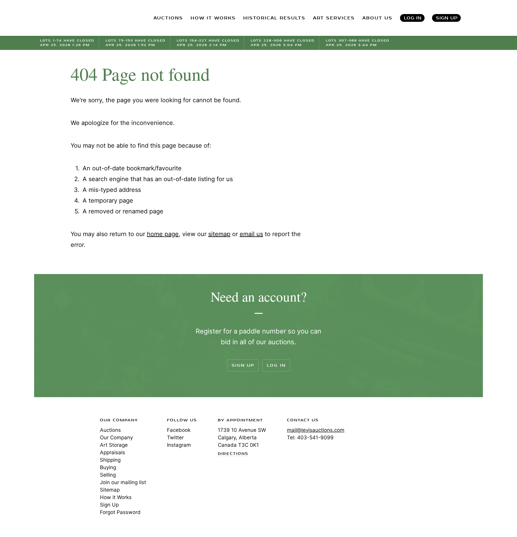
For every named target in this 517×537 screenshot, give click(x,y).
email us (251, 234)
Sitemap (110, 490)
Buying (108, 467)
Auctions (110, 430)
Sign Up (447, 18)
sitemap (219, 234)
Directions (233, 454)
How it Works (116, 497)
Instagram (179, 445)
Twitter (175, 437)
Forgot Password (120, 512)
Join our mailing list (123, 482)
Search (477, 18)
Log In (413, 18)
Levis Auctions (71, 18)
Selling (108, 475)
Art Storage (114, 445)
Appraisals (112, 452)
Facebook (179, 430)
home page (163, 234)
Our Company (116, 437)
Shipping (110, 460)
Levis (59, 441)
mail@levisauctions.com (315, 430)
